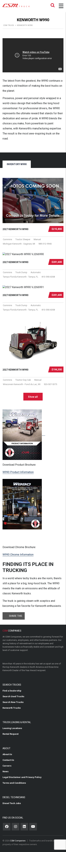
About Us (7, 754)
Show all (33, 396)
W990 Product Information (18, 472)
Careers (7, 765)
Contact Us (8, 760)
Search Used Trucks (13, 696)
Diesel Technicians (14, 797)
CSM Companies (18, 841)
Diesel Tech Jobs (12, 803)
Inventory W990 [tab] (17, 164)
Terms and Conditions (14, 783)
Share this (15, 616)
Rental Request (10, 734)
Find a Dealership (12, 690)
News (5, 771)
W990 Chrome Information (18, 554)
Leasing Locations (12, 728)
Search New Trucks (13, 702)
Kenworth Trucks (12, 708)
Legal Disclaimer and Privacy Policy (22, 777)
